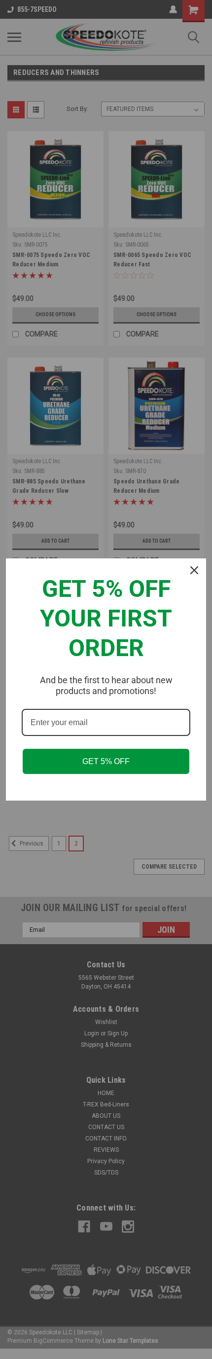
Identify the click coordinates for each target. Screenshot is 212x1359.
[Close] (194, 570)
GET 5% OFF (106, 761)
